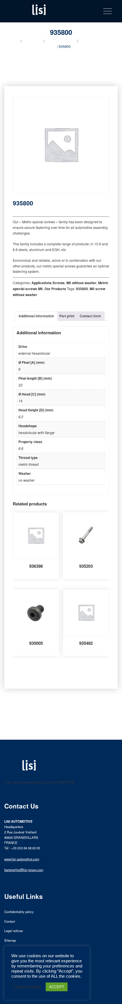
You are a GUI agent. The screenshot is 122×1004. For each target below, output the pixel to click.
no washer (26, 480)
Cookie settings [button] (27, 987)
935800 (82, 288)
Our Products (32, 40)
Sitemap (10, 940)
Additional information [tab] (36, 315)
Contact (9, 921)
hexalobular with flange (36, 432)
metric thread (28, 464)
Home (15, 40)
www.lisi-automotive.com (21, 859)
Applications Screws (60, 40)
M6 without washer (81, 282)
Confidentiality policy (19, 911)
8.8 (20, 448)
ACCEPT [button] (56, 987)
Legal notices (13, 930)
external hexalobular (34, 353)
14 (20, 400)
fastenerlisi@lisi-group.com (23, 869)
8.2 (20, 416)
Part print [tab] (66, 315)
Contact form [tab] (90, 315)
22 (20, 384)
